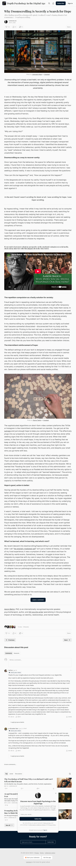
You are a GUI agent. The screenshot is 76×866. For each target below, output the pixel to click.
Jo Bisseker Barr (13, 728)
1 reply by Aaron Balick (17, 722)
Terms (42, 853)
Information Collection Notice (37, 825)
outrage (7, 431)
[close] (55, 793)
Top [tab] (6, 774)
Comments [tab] (8, 653)
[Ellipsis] (70, 670)
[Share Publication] (53, 3)
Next (66, 640)
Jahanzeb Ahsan (37, 74)
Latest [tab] (11, 774)
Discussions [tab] (18, 774)
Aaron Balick (12, 20)
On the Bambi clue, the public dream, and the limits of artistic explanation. (28, 784)
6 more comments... (10, 764)
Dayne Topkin (37, 420)
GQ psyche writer (36, 612)
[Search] (49, 3)
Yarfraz (10, 670)
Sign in (70, 3)
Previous (11, 640)
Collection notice (50, 853)
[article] (38, 783)
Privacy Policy (52, 825)
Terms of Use (47, 823)
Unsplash (47, 74)
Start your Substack (33, 857)
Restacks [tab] (16, 653)
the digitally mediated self (25, 549)
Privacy (36, 853)
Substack (29, 862)
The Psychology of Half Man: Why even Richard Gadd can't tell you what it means (28, 780)
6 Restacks (26, 627)
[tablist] (12, 653)
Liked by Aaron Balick (15, 672)
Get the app (47, 857)
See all (8, 825)
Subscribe (60, 3)
